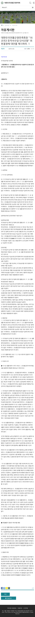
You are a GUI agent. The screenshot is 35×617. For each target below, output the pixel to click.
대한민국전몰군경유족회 (12, 3)
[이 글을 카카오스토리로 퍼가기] (7, 588)
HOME (2, 25)
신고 (33, 588)
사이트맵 (25, 608)
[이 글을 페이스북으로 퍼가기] (2, 588)
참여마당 (7, 25)
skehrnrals (11, 48)
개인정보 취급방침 (11, 608)
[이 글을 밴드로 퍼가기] (9, 588)
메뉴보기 (4, 7)
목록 (5, 594)
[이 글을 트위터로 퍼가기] (4, 588)
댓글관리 (9, 598)
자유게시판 (14, 25)
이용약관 (20, 608)
